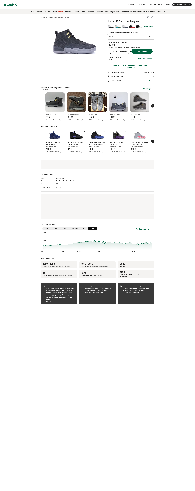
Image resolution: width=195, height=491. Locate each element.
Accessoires (126, 11)
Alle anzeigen (148, 26)
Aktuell (132, 4)
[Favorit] (148, 17)
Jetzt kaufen (142, 51)
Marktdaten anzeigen (145, 58)
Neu (55, 11)
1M (47, 228)
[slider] (66, 59)
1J (83, 228)
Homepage (44, 17)
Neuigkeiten (142, 4)
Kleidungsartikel (112, 11)
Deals (60, 11)
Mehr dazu (60, 301)
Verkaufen (167, 4)
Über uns (153, 5)
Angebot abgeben (120, 51)
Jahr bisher (74, 228)
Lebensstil (60, 17)
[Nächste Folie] (152, 105)
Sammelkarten (154, 11)
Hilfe (160, 4)
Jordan (67, 17)
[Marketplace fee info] (139, 47)
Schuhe (100, 11)
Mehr (165, 11)
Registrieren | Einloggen (182, 4)
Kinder (83, 11)
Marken (39, 11)
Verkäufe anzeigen (142, 229)
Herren (68, 11)
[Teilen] (152, 17)
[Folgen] (63, 132)
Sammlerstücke (140, 11)
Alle (32, 11)
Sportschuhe (52, 17)
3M (56, 228)
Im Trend (48, 11)
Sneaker (91, 11)
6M (65, 228)
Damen (76, 11)
